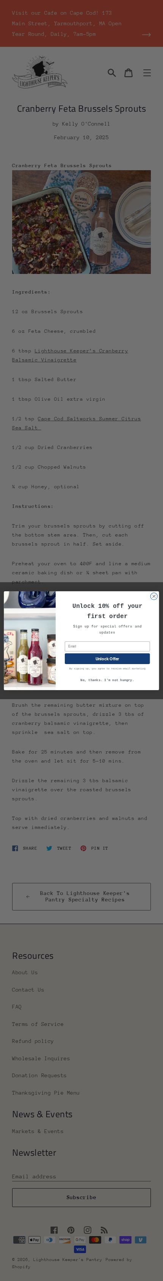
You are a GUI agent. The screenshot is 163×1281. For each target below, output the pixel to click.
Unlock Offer (107, 658)
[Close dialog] (153, 596)
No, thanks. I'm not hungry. (107, 680)
